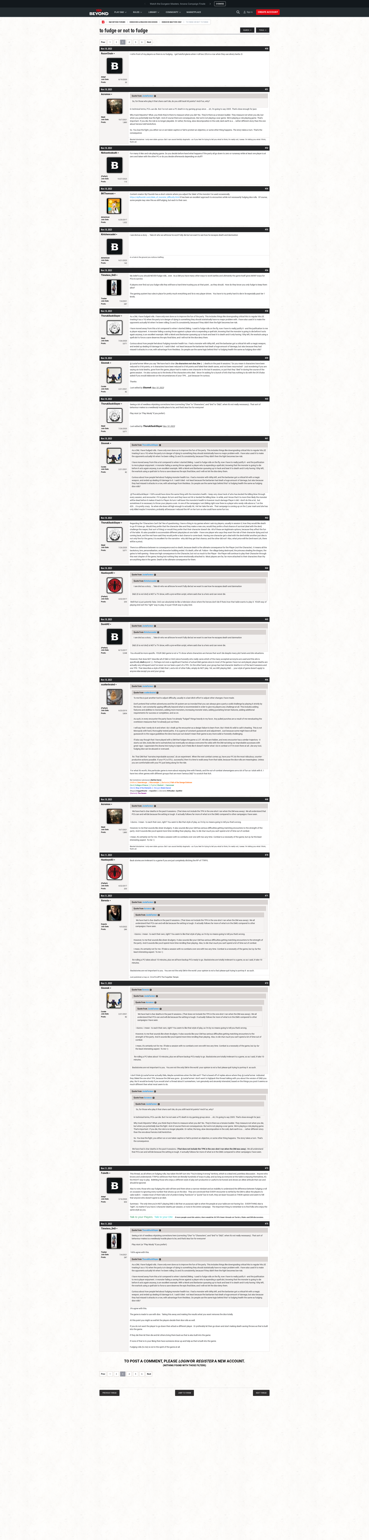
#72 (266, 983)
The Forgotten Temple (169, 977)
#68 (266, 799)
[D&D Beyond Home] (98, 12)
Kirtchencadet (150, 581)
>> (155, 96)
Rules (136, 12)
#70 (266, 855)
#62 (266, 518)
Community (172, 12)
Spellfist (179, 791)
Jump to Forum (184, 1393)
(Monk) (140, 788)
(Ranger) (162, 788)
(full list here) (156, 780)
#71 (266, 896)
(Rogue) (138, 791)
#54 (266, 189)
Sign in (250, 12)
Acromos (148, 908)
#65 (266, 619)
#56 (266, 270)
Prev (103, 42)
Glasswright (154, 782)
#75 (266, 1224)
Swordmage (142, 782)
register (204, 1361)
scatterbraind (150, 692)
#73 (266, 1168)
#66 (266, 680)
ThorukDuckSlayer (150, 445)
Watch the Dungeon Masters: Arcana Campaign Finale (177, 3)
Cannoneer (170, 785)
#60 (266, 399)
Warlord (160, 785)
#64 (266, 568)
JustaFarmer (147, 96)
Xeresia (145, 990)
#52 (266, 148)
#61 (266, 438)
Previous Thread (109, 1393)
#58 (266, 311)
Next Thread (261, 1393)
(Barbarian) (176, 782)
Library (152, 12)
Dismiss (220, 4)
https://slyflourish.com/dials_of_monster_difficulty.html (154, 197)
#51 (266, 89)
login (183, 1361)
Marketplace (194, 12)
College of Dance (141, 785)
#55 (266, 229)
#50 (266, 48)
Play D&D (119, 12)
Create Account (268, 12)
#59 (266, 358)
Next (149, 42)
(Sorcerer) (167, 791)
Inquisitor (153, 791)
